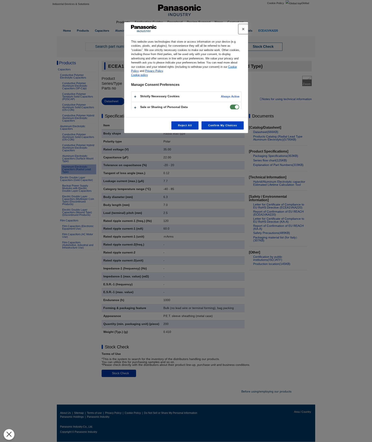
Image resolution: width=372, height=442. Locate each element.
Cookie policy (139, 75)
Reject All (185, 125)
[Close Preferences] (9, 434)
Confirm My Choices (222, 125)
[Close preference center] (243, 29)
